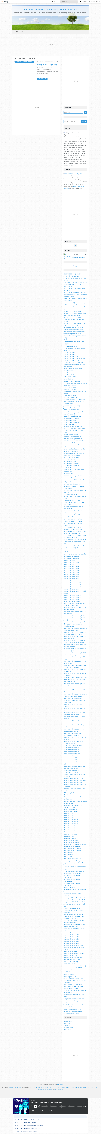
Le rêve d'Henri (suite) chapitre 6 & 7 (74, 502)
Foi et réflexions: (68, 379)
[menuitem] (15, 32)
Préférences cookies (58, 1089)
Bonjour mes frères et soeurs (72, 311)
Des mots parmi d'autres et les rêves (74, 358)
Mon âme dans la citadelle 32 (72, 848)
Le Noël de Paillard (69, 459)
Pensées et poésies (69, 887)
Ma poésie (67, 795)
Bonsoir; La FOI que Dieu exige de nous (75, 323)
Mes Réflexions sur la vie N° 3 (72, 842)
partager (46, 1110)
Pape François (28, 61)
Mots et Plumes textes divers (72, 859)
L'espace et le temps (69, 560)
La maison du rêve (69, 424)
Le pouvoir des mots (78, 257)
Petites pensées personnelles (72, 894)
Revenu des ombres (69, 964)
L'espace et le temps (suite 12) (72, 583)
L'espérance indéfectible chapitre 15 (74, 616)
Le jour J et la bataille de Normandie (74, 449)
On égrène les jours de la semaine (74, 871)
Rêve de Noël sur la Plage (71, 962)
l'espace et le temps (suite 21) (72, 601)
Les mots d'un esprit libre (71, 556)
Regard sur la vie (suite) (70, 955)
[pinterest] (57, 1)
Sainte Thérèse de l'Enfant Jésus (73, 984)
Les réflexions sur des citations (73, 745)
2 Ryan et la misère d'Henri (71, 276)
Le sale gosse (67, 504)
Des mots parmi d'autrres (71, 360)
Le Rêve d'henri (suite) (70, 494)
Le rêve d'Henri (68, 472)
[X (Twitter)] (55, 1)
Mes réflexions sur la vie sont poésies (75, 844)
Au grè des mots (68, 286)
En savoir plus (42, 78)
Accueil (15, 31)
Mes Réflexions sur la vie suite (72, 846)
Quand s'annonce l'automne (72, 908)
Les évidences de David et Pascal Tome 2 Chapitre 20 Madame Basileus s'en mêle (75, 542)
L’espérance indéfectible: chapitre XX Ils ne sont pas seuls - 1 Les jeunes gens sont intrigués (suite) (75, 680)
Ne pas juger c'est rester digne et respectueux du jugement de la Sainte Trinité (75, 863)
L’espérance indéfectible (71, 605)
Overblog (60, 1084)
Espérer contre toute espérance (73, 369)
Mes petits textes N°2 (70, 838)
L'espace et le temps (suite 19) (72, 597)
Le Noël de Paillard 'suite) (71, 463)
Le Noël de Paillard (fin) (70, 461)
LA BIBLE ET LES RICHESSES (71, 410)
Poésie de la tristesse (70, 896)
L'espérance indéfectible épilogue (73, 698)
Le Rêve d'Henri (68, 474)
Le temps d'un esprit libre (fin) (72, 770)
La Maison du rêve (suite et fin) (73, 426)
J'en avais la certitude (70, 395)
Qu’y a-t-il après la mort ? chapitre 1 (74, 920)
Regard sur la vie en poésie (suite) (73, 945)
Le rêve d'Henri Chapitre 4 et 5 (73, 484)
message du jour (20, 61)
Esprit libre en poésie (70, 371)
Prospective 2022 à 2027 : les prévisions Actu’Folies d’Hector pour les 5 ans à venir (75, 904)
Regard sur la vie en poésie (71, 937)
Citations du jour (68, 340)
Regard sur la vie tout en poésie (73, 957)
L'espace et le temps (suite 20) (72, 599)
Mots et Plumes (68, 852)
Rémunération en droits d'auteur (82, 1087)
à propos (55, 1110)
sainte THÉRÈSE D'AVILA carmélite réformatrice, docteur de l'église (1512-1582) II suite (75, 980)
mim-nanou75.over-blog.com (15, 1087)
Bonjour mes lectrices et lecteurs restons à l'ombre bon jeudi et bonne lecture (75, 319)
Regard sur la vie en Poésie (71, 935)
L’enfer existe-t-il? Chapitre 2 (72, 455)
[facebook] (52, 1)
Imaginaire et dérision (70, 389)
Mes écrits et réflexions (70, 809)
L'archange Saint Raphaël (71, 434)
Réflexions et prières (70, 922)
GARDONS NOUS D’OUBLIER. (72, 381)
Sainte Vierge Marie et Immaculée (73, 986)
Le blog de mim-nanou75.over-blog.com (50, 9)
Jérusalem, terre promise (71, 397)
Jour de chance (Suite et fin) (72, 406)
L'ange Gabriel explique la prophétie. (74, 428)
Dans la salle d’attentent (71, 346)
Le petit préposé (68, 467)
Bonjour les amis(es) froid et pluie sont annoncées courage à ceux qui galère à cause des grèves (75, 295)
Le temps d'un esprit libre (71, 747)
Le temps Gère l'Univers (71, 772)
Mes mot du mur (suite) (70, 811)
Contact (23, 31)
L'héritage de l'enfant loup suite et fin (74, 789)
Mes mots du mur (69, 813)
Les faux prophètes (69, 550)
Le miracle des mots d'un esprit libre (74, 453)
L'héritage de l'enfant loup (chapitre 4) (75, 780)
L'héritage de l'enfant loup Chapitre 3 (74, 778)
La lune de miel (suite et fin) (72, 422)
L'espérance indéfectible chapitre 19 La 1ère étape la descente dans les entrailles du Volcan (75, 624)
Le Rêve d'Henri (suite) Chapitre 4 (73, 500)
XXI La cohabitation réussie (71, 1013)
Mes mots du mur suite (70, 832)
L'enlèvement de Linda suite (72, 457)
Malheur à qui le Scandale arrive (73, 793)
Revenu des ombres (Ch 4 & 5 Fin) (73, 968)
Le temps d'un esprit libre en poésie (74, 758)
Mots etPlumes (68, 857)
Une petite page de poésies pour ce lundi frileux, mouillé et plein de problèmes (74, 1001)
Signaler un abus (65, 1087)
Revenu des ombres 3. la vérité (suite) (75, 966)
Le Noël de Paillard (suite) (71, 465)
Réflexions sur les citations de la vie (74, 929)
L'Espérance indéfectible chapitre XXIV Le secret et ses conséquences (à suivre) (75, 686)
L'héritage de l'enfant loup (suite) (73, 782)
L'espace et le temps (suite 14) (72, 585)
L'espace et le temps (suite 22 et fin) (74, 603)
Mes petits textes (69, 836)
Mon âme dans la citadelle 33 (72, 850)
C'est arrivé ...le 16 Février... (72, 325)
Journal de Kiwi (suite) (70, 408)
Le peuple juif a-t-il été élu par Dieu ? (74, 469)
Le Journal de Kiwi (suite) (71, 451)
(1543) (67, 1023)
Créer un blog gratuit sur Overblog (40, 1087)
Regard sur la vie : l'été (70, 951)
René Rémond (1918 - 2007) (72, 959)
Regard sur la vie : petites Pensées (74, 953)
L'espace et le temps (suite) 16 (72, 589)
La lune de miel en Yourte (71, 418)
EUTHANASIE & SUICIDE (70, 377)
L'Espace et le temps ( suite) (72, 564)
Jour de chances (68, 404)
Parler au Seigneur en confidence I (74, 873)
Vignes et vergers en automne (72, 1009)
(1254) (68, 1027)
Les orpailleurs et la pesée (71, 558)
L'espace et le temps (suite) (71, 562)
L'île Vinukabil (67, 791)
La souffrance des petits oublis (73, 439)
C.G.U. (72, 1087)
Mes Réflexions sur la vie (71, 840)
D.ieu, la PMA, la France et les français (75, 362)
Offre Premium (94, 1087)
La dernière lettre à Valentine (72, 416)
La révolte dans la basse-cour (72, 437)
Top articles (52, 1087)
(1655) (68, 1021)
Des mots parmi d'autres (71, 352)
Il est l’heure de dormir (70, 387)
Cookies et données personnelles (45, 1089)
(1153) (67, 1029)
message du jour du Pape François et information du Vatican (56, 65)
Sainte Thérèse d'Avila (70, 976)
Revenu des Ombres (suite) (72, 970)
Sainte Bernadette (69, 974)
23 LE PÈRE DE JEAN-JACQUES (72, 274)
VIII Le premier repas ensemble (73, 1011)
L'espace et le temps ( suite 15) (73, 587)
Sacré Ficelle (67, 972)
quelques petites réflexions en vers (74, 914)
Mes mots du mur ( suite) (71, 819)
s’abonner (36, 1110)
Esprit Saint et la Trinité (70, 375)
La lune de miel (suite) (70, 420)
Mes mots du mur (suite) (71, 822)
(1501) (68, 1025)
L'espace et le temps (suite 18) (72, 595)
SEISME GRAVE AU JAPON (71, 988)
